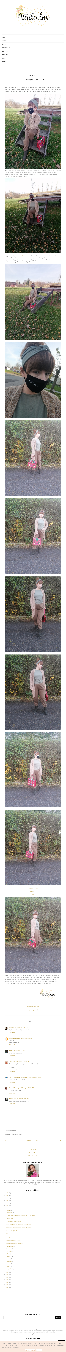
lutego (9, 1266)
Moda (4, 61)
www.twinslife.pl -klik (14, 1069)
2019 (7, 1272)
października (10, 1246)
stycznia (9, 1269)
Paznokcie (6, 47)
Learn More (30, 1350)
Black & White (10, 1234)
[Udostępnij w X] (33, 1010)
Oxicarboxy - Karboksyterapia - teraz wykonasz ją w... (19, 1227)
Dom (3, 58)
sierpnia (9, 1251)
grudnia (9, 1210)
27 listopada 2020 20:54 (18, 1050)
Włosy (4, 40)
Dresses (32, 891)
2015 (7, 1282)
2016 (7, 1279)
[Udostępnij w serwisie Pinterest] (41, 1010)
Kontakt (32, 1149)
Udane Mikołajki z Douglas (13, 1230)
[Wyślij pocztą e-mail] (26, 1010)
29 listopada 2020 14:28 (34, 1077)
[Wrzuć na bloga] (30, 1010)
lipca (8, 1254)
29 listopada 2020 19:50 (23, 1098)
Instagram (32, 1155)
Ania (10, 1050)
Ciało (4, 44)
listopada (9, 1212)
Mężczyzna (6, 54)
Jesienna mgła (33, 79)
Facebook (32, 1152)
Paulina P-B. (12, 1098)
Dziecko (5, 51)
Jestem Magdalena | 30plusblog (18, 1077)
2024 (7, 1198)
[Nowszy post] (5, 1140)
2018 (7, 1274)
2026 (7, 1193)
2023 (7, 1200)
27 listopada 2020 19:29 (21, 1027)
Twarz (4, 37)
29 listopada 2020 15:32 (27, 1088)
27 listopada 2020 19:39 (25, 1038)
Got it (38, 1350)
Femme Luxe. (26, 256)
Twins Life (12, 1061)
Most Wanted (33, 894)
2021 (7, 1205)
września (9, 1248)
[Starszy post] (60, 1140)
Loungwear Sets (33, 888)
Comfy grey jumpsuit (11, 1237)
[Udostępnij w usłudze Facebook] (37, 1010)
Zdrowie (5, 65)
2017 (7, 1277)
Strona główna (33, 1140)
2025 (7, 1195)
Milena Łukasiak (14, 1038)
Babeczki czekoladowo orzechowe (14, 1243)
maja (8, 1259)
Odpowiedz (12, 1032)
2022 (7, 1203)
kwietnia (9, 1261)
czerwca (9, 1256)
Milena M (12, 1027)
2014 (7, 1284)
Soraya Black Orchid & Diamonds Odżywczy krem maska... (21, 1215)
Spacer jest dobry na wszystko (13, 1240)
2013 (7, 1287)
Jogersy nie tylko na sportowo (13, 1221)
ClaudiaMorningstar (15, 1088)
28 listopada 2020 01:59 (22, 1061)
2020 (7, 1208)
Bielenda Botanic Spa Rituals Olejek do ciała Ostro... (19, 1224)
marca (9, 1264)
